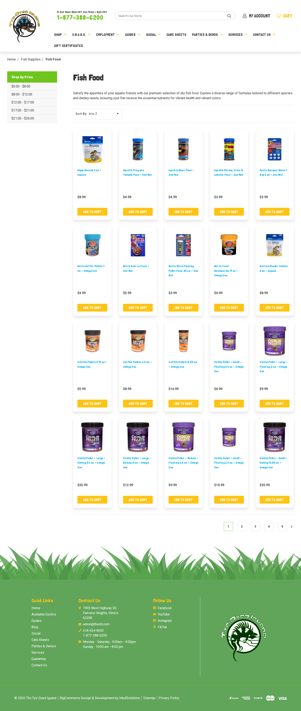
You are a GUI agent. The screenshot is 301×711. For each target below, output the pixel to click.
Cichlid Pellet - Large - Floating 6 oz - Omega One (274, 366)
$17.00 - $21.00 (22, 110)
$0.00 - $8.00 (20, 86)
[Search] (229, 15)
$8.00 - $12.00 (21, 94)
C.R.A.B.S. (79, 34)
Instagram (165, 621)
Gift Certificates (68, 45)
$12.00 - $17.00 (22, 102)
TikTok (162, 627)
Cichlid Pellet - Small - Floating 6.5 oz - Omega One (229, 462)
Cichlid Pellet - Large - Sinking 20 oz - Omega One (91, 462)
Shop (58, 34)
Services (235, 34)
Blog (35, 627)
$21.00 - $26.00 (22, 118)
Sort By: (81, 113)
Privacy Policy (169, 698)
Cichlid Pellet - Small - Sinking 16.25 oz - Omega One (273, 462)
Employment (105, 34)
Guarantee (39, 659)
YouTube (164, 614)
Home (36, 608)
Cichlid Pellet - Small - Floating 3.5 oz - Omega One (229, 366)
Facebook (165, 608)
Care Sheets (176, 34)
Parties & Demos (205, 34)
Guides (130, 34)
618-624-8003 (93, 631)
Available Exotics (44, 614)
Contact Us (262, 34)
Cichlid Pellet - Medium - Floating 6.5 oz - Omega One (183, 462)
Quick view (92, 149)
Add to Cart (92, 211)
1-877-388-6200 (80, 17)
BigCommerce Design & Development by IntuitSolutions (100, 698)
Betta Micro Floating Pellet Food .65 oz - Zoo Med (183, 270)
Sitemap (149, 698)
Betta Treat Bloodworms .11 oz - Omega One (226, 270)
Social (151, 34)
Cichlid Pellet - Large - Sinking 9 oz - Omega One (137, 462)
